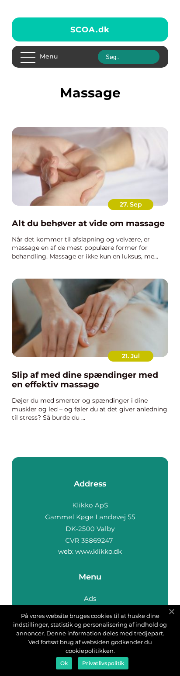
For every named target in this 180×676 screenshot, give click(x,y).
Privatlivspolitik (103, 663)
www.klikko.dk (98, 551)
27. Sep (131, 204)
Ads (90, 598)
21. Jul (131, 356)
